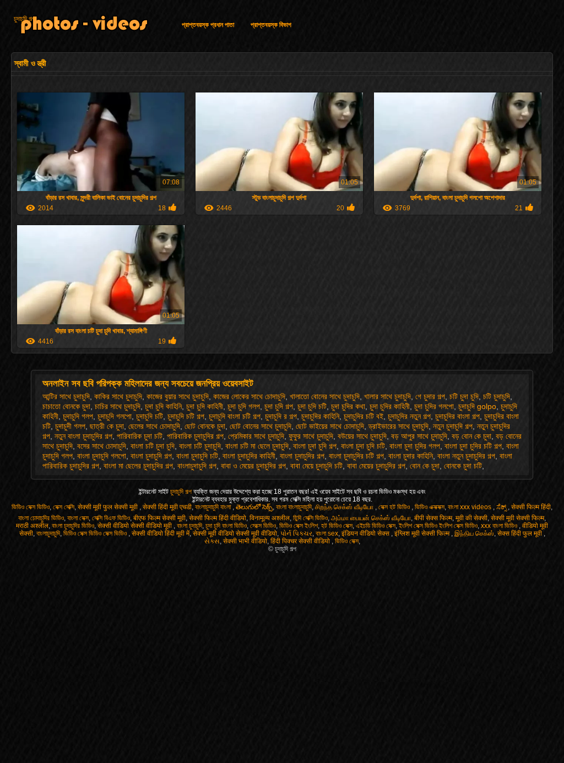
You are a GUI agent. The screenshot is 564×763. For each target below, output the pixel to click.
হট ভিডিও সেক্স (336, 526)
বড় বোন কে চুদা (471, 436)
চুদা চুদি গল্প (278, 406)
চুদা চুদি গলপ (243, 406)
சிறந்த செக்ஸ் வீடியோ (345, 507)
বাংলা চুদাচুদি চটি (197, 455)
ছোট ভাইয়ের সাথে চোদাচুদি (330, 426)
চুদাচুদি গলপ (78, 416)
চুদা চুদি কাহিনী (204, 406)
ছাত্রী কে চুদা (107, 426)
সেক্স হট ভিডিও (394, 507)
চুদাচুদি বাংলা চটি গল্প (235, 416)
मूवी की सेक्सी (471, 518)
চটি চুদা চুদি (464, 396)
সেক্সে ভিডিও (263, 526)
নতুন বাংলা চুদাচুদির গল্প (83, 436)
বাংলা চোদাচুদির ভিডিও (41, 518)
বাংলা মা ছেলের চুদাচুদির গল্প (138, 465)
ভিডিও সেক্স (347, 541)
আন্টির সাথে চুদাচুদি (66, 396)
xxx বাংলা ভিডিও (500, 526)
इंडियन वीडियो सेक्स (366, 533)
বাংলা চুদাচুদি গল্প (151, 455)
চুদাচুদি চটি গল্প (185, 416)
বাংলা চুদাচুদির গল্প (302, 455)
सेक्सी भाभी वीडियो (245, 541)
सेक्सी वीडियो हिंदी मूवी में (160, 533)
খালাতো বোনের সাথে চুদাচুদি (325, 396)
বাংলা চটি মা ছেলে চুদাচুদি (257, 446)
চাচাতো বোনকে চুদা (66, 406)
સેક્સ (212, 541)
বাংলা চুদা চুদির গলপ (414, 446)
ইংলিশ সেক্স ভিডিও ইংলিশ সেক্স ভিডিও (438, 526)
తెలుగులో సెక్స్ (254, 507)
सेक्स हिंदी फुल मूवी (520, 533)
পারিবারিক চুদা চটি (139, 436)
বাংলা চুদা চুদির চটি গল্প (473, 446)
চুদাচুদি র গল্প (281, 416)
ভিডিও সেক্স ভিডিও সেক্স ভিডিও (95, 533)
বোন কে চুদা (425, 465)
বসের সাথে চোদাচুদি (101, 446)
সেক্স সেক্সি (63, 507)
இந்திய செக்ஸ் (474, 533)
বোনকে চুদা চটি (463, 465)
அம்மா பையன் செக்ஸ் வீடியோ (371, 518)
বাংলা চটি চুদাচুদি (200, 446)
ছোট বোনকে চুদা (205, 426)
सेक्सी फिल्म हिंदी (531, 507)
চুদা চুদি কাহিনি (163, 406)
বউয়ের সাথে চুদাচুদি (362, 436)
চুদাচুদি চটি (149, 416)
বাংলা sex (327, 533)
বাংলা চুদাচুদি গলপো (101, 455)
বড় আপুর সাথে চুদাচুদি (419, 436)
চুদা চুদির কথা (348, 406)
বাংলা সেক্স (78, 518)
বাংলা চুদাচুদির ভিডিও (73, 526)
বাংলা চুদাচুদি (189, 526)
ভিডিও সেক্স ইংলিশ (298, 526)
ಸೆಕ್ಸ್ (502, 507)
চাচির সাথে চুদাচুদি (117, 406)
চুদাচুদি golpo (477, 406)
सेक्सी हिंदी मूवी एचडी (167, 507)
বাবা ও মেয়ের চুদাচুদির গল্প (253, 465)
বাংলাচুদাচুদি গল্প (196, 465)
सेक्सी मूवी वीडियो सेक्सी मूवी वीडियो (235, 533)
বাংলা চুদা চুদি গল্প (315, 446)
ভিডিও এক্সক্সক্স (429, 507)
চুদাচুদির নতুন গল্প (409, 416)
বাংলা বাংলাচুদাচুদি (294, 507)
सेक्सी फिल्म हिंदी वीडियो (217, 518)
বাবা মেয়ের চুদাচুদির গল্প (376, 465)
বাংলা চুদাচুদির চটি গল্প (356, 455)
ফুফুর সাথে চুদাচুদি (311, 436)
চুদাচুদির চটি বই (363, 416)
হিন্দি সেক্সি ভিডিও (310, 518)
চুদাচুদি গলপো (114, 416)
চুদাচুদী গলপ (70, 426)
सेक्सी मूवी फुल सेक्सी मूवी (108, 507)
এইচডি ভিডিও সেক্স (375, 526)
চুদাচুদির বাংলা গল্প (457, 416)
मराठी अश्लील (32, 526)
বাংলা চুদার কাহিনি (410, 455)
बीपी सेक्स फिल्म (433, 518)
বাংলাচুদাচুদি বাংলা (213, 507)
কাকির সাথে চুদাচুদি (118, 396)
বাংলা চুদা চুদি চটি (363, 446)
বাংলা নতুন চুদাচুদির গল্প (466, 455)
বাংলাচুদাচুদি (48, 533)
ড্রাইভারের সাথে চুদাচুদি (398, 426)
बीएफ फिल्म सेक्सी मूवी (159, 518)
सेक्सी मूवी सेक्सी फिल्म (517, 518)
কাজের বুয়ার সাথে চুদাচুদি (178, 396)
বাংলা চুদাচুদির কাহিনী (249, 455)
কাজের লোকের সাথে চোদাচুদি (249, 396)
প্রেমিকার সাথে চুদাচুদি (256, 436)
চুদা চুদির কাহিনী (390, 406)
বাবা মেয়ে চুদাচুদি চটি (316, 465)
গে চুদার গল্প (430, 396)
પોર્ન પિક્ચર (296, 533)
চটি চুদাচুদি (496, 396)
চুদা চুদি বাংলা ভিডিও (226, 526)
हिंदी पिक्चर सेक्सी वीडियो (301, 541)
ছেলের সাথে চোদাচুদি (154, 426)
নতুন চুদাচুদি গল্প (453, 426)
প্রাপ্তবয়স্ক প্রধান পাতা (208, 25)
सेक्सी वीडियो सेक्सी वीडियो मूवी (135, 526)
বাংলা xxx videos (470, 507)
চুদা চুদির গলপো (434, 406)
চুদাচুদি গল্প (24, 19)
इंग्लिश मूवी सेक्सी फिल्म (422, 533)
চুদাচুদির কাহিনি (320, 416)
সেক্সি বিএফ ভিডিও (111, 518)
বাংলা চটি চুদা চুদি (153, 446)
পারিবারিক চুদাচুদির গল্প (195, 436)
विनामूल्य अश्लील (270, 518)
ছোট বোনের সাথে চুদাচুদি (260, 426)
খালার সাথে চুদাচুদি (387, 396)
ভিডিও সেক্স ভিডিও (31, 507)
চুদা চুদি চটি (312, 406)
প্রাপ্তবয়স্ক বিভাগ (271, 25)
